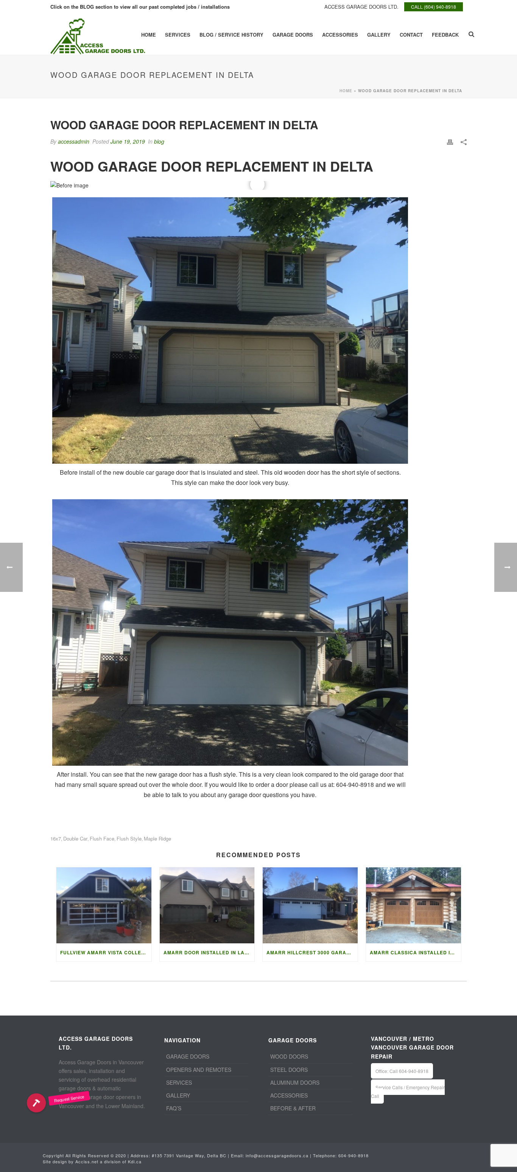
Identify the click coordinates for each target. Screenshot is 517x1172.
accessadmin (73, 141)
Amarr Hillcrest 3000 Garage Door (312, 952)
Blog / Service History (231, 34)
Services (177, 34)
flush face (102, 838)
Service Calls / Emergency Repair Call (408, 1091)
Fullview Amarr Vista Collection (105, 952)
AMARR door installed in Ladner (209, 952)
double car (75, 838)
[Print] (450, 141)
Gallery (379, 34)
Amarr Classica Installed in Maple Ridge (415, 952)
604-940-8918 (353, 1155)
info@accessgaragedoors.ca (277, 1155)
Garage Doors (293, 34)
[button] (36, 1102)
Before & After (293, 1108)
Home (148, 34)
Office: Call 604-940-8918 (401, 1071)
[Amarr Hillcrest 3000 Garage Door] (310, 905)
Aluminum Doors (294, 1082)
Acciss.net (86, 1161)
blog (159, 141)
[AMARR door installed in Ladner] (207, 905)
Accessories (340, 34)
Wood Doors (289, 1056)
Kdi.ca (135, 1161)
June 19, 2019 (128, 141)
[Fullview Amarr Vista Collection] (103, 905)
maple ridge (157, 838)
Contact (411, 34)
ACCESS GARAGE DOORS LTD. (361, 6)
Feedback (445, 34)
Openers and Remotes (198, 1069)
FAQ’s (173, 1108)
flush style (129, 838)
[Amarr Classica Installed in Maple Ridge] (413, 905)
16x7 (55, 838)
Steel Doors (289, 1069)
